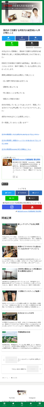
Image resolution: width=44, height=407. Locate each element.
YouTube (12, 398)
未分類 (6, 184)
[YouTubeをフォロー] (17, 177)
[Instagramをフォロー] (14, 177)
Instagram (32, 398)
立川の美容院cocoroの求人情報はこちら (16, 149)
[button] (32, 43)
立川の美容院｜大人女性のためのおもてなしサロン (20, 134)
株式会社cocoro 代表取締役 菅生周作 (26, 159)
